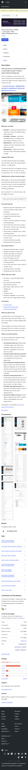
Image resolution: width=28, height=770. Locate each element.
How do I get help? (6, 590)
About (3, 711)
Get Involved (18, 723)
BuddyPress (5, 743)
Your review (4, 678)
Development (6, 56)
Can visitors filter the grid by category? (11, 546)
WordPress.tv (5, 731)
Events (16, 726)
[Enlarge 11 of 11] (24, 500)
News (2, 714)
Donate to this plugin (6, 702)
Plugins (16, 716)
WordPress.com (6, 736)
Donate (17, 729)
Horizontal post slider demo (11, 307)
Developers (4, 729)
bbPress (4, 741)
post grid (17, 649)
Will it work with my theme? (8, 555)
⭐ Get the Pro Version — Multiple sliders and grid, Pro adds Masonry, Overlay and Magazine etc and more (13, 88)
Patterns (17, 719)
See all (25, 678)
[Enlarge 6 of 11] (24, 433)
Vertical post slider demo (10, 309)
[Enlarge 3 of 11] (11, 477)
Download (4, 39)
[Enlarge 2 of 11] (11, 467)
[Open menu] (25, 2)
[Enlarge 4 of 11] (11, 483)
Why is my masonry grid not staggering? (6, 570)
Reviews (5, 49)
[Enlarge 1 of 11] (11, 419)
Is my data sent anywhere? (8, 585)
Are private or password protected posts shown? (7, 575)
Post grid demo (8, 304)
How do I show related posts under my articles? (7, 541)
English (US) (24, 640)
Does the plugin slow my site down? (11, 581)
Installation (6, 52)
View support (21, 618)
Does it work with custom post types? (11, 551)
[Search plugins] (16, 15)
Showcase (17, 711)
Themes (17, 714)
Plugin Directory (5, 6)
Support (5, 60)
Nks (4, 35)
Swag (17, 731)
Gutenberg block (22, 644)
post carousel (18, 647)
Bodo (6, 750)
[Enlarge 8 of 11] (24, 456)
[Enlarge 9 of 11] (24, 485)
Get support (4, 410)
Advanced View (5, 654)
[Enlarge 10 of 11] (24, 491)
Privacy (3, 719)
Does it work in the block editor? (10, 560)
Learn (2, 723)
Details (5, 45)
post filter (24, 647)
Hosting (3, 716)
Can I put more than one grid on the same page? (7, 565)
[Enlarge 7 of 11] (24, 444)
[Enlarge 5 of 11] (24, 419)
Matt (3, 738)
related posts (23, 649)
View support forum (6, 689)
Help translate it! (24, 10)
